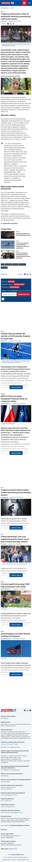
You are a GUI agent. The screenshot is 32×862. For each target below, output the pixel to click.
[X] (11, 24)
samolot (15, 264)
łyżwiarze (4, 267)
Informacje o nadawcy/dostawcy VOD (20, 859)
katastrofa (8, 264)
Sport (12, 7)
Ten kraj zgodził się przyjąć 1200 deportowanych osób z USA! (15, 585)
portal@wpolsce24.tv (10, 787)
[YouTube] (30, 710)
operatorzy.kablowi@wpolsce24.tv (14, 812)
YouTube (16, 744)
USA (3, 264)
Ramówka (3, 747)
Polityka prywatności (13, 857)
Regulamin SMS (6, 859)
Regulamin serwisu (22, 857)
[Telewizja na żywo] (24, 3)
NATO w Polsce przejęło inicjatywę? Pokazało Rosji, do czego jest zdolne (14, 398)
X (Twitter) (10, 744)
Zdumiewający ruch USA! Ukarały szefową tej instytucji (15, 635)
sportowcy (22, 264)
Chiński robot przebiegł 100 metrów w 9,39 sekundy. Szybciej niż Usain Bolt (15, 336)
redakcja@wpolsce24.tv (11, 795)
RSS (6, 857)
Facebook (3, 744)
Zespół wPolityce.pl (6, 403)
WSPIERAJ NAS (13, 848)
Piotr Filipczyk (4, 497)
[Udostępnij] (13, 24)
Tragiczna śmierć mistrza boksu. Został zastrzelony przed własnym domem (16, 492)
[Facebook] (8, 24)
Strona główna (5, 7)
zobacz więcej (16, 387)
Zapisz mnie (22, 294)
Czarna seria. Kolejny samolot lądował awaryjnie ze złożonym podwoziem (23, 245)
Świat (17, 231)
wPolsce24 (3, 21)
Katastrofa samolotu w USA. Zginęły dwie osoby (23, 234)
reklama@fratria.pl (9, 806)
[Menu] (29, 3)
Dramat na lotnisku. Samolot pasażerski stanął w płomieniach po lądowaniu (23, 255)
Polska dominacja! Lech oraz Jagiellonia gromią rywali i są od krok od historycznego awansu (15, 539)
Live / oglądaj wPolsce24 (13, 747)
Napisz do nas (26, 738)
